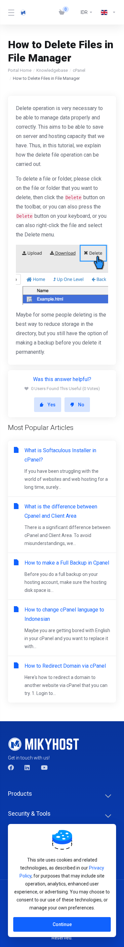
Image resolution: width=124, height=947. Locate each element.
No (81, 404)
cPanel (79, 70)
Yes (52, 404)
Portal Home (19, 70)
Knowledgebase (52, 70)
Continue (62, 924)
